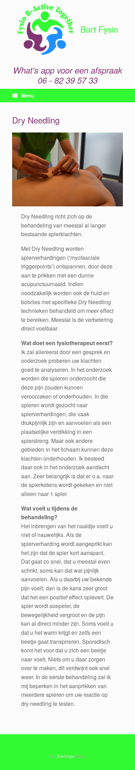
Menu (27, 95)
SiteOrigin (65, 756)
